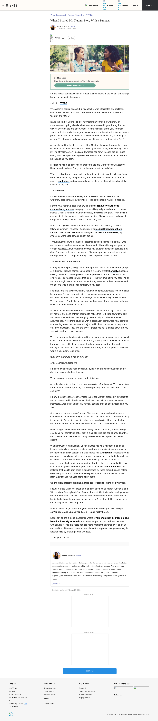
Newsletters (93, 5)
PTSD (63, 103)
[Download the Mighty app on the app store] (123, 689)
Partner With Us (49, 691)
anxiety (114, 271)
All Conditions (49, 703)
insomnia (98, 212)
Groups (125, 5)
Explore (110, 5)
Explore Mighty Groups (87, 691)
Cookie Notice (13, 707)
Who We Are (13, 688)
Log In (135, 5)
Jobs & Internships (15, 694)
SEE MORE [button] (89, 671)
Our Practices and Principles (18, 698)
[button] (72, 26)
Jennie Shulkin (62, 26)
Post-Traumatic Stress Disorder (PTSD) (71, 15)
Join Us (150, 5)
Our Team (12, 691)
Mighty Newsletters (85, 694)
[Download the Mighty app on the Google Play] (143, 689)
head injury (63, 181)
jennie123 (56, 583)
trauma (108, 452)
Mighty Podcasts (84, 698)
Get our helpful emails (75, 85)
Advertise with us (49, 694)
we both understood (110, 466)
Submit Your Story (50, 688)
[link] (9, 5)
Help (10, 701)
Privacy (142, 714)
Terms (147, 714)
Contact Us (82, 688)
